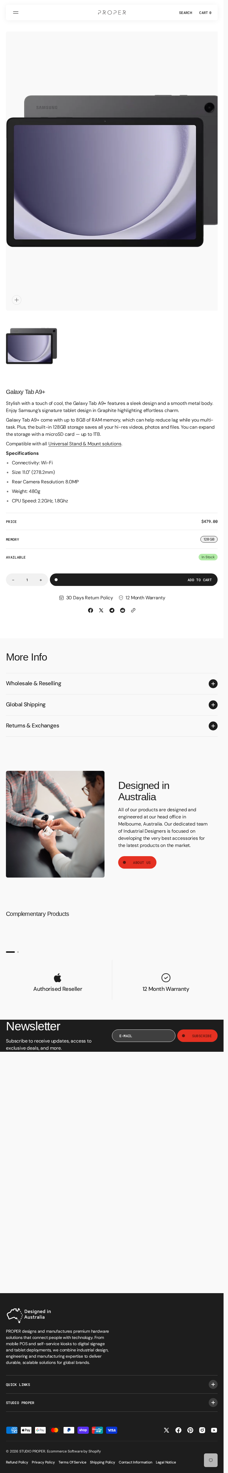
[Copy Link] (133, 605)
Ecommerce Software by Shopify (74, 1451)
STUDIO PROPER (32, 1451)
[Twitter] (101, 605)
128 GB (211, 534)
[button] (16, 12)
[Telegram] (112, 605)
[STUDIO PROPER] (112, 12)
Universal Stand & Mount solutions (84, 438)
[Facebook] (91, 605)
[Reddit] (123, 605)
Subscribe (202, 1030)
